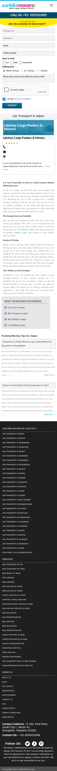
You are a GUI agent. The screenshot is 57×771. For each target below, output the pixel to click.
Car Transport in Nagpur (14, 487)
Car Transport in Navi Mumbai (16, 500)
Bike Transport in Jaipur (18, 314)
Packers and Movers (11, 657)
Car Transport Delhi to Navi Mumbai (19, 661)
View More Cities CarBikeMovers (17, 553)
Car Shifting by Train (12, 586)
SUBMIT (12, 105)
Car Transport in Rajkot (13, 451)
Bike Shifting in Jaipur (17, 319)
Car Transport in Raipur (13, 438)
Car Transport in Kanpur (14, 535)
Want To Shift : (8, 59)
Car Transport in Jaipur (13, 531)
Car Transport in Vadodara (15, 456)
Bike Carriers (8, 582)
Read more (49, 375)
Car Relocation (9, 613)
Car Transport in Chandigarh (16, 517)
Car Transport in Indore (13, 478)
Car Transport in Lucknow (14, 539)
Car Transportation (11, 617)
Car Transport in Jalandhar (15, 522)
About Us (6, 678)
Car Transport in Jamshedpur (16, 465)
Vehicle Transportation (13, 644)
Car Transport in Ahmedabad (15, 443)
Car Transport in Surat (13, 548)
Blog (4, 682)
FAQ (4, 704)
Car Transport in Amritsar (15, 513)
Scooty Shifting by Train (13, 595)
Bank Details (8, 717)
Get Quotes (7, 686)
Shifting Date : (8, 67)
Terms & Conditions (22, 99)
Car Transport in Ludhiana (15, 526)
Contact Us (7, 700)
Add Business (8, 691)
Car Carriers (8, 578)
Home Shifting (9, 652)
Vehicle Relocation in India (14, 639)
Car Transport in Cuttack (14, 509)
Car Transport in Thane (13, 491)
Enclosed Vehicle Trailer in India (17, 604)
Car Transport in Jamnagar (15, 447)
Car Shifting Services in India (16, 608)
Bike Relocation (9, 626)
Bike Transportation (11, 630)
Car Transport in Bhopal (13, 473)
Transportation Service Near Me (17, 666)
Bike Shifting (8, 622)
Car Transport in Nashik (13, 495)
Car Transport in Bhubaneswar (17, 504)
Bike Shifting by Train (12, 591)
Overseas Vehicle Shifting (14, 600)
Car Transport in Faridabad (15, 460)
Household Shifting (11, 648)
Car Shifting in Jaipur (26, 230)
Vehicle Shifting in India (13, 635)
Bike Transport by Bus (12, 565)
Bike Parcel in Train (11, 573)
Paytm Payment (9, 695)
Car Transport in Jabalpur (14, 482)
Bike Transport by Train (13, 569)
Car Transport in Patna (13, 434)
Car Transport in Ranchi (13, 469)
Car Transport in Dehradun (15, 544)
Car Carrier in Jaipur (16, 308)
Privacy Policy (8, 708)
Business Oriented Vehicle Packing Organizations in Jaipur (26, 385)
